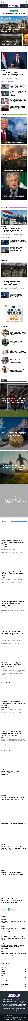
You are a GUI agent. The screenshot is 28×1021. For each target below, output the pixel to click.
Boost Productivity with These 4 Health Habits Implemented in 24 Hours (18, 333)
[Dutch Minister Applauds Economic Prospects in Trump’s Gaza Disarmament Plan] (14, 60)
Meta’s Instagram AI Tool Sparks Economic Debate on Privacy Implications (12, 603)
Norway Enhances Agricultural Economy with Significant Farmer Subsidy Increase (13, 922)
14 (12, 909)
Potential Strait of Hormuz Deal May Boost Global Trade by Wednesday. (14, 141)
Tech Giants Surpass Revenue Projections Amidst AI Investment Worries (13, 542)
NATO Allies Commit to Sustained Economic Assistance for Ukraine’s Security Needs (16, 294)
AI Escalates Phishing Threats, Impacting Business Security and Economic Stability (12, 633)
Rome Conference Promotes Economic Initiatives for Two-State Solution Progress (14, 196)
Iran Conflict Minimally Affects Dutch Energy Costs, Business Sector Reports (12, 230)
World (13, 139)
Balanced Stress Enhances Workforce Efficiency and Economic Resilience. (17, 361)
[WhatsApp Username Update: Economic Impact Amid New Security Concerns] (14, 653)
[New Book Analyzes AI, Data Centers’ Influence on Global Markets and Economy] (14, 722)
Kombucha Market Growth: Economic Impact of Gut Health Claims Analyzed (13, 822)
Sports (14, 396)
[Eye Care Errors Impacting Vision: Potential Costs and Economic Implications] (5, 369)
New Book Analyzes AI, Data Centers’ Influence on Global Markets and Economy (11, 733)
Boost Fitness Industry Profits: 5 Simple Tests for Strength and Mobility (17, 343)
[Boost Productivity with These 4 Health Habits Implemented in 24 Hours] (5, 333)
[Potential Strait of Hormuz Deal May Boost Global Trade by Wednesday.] (14, 130)
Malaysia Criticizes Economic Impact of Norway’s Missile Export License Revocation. (13, 946)
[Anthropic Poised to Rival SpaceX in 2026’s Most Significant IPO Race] (5, 250)
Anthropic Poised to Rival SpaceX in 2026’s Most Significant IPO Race (16, 249)
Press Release (5, 707)
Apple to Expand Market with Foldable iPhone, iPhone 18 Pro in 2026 (12, 573)
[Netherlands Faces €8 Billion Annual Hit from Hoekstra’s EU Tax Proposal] (5, 242)
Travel (2, 25)
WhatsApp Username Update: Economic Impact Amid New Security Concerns (11, 664)
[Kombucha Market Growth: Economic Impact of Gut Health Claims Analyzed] (14, 810)
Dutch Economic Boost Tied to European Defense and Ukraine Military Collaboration (18, 100)
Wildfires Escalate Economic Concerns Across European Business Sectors (14, 169)
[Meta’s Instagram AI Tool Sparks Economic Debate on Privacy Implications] (14, 592)
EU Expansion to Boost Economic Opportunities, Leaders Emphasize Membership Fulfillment (12, 900)
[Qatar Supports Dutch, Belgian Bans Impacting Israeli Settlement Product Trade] (5, 86)
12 (5, 909)
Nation (3, 70)
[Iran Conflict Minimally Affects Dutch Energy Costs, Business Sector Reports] (14, 217)
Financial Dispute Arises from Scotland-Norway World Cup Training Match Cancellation (13, 848)
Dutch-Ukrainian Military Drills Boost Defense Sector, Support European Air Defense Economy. (18, 93)
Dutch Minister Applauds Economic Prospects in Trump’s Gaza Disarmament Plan (12, 74)
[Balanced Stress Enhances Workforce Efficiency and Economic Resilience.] (5, 360)
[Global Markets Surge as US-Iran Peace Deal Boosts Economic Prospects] (14, 759)
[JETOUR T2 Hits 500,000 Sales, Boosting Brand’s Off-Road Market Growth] (14, 692)
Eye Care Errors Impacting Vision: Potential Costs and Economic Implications (17, 370)
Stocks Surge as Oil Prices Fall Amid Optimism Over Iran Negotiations (13, 798)
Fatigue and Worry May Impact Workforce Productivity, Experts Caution (12, 874)
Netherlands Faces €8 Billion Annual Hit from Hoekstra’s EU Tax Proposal (18, 241)
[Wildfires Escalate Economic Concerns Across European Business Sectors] (14, 158)
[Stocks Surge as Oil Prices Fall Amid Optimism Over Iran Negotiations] (14, 786)
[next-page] (5, 202)
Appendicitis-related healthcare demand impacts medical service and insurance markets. (18, 351)
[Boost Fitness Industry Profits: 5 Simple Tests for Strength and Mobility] (5, 342)
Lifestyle (12, 330)
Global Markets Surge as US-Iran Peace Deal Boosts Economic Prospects (11, 772)
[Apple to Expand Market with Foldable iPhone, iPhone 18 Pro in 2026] (14, 562)
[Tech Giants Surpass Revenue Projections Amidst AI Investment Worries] (14, 531)
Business (3, 226)
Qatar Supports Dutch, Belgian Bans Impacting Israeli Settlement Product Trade (18, 86)
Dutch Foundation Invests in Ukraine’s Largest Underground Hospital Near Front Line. (12, 283)
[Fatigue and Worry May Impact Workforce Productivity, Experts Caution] (14, 861)
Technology (4, 546)
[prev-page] (2, 202)
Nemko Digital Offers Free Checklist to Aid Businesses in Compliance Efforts (13, 954)
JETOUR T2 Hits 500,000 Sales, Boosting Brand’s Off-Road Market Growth (13, 703)
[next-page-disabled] (5, 301)
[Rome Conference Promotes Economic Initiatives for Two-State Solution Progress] (14, 186)
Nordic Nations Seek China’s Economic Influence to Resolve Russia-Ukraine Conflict (18, 107)
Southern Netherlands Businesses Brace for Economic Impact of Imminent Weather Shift (13, 930)
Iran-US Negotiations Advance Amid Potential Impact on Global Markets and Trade (13, 938)
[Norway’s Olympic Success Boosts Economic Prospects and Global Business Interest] (14, 433)
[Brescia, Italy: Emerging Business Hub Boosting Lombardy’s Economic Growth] (14, 25)
